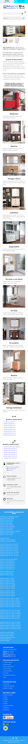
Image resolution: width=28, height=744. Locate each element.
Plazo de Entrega (8, 671)
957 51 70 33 (10, 467)
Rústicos (14, 146)
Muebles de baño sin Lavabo (7, 574)
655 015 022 (16, 467)
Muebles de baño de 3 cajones (7, 581)
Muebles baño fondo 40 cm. (10, 450)
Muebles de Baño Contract (6, 573)
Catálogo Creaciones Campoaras (8, 540)
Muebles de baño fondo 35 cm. (7, 560)
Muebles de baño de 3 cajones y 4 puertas (10, 615)
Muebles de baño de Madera (7, 533)
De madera (14, 343)
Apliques (6, 699)
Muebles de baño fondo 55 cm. (7, 567)
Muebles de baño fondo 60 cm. (7, 569)
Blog (5, 677)
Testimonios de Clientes (9, 675)
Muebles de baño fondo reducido (12, 446)
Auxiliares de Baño (8, 695)
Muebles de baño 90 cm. (10, 429)
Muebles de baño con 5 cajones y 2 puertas (10, 625)
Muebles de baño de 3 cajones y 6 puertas (10, 616)
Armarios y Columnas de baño (7, 634)
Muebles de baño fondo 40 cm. (7, 562)
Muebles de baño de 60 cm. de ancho (9, 545)
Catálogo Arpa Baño (4, 538)
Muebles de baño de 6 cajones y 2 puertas (10, 627)
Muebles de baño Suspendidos (7, 526)
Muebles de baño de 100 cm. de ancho (9, 552)
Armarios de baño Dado (5, 638)
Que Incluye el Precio (9, 666)
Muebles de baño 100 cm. (10, 431)
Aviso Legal (6, 684)
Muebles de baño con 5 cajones (7, 585)
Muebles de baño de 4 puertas (7, 595)
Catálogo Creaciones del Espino (7, 541)
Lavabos (6, 701)
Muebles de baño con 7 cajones (7, 588)
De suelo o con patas (14, 279)
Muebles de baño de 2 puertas (7, 592)
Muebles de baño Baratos (6, 529)
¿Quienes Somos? (8, 662)
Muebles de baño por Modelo (7, 518)
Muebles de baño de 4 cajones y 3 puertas (10, 623)
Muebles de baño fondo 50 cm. (7, 565)
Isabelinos (14, 213)
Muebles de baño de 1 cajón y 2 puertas (9, 600)
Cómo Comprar (7, 664)
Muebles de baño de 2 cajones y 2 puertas (10, 603)
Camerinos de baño (4, 640)
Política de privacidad (9, 686)
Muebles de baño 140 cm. (10, 435)
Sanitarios (6, 707)
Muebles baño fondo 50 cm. (10, 454)
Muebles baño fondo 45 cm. (10, 452)
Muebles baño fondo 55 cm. (10, 456)
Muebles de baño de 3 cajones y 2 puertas (10, 612)
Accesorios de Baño (8, 705)
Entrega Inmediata (14, 408)
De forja (14, 310)
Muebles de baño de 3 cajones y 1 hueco (10, 618)
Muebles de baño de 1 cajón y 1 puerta (9, 598)
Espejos (5, 697)
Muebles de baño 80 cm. (10, 427)
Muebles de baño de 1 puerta (7, 590)
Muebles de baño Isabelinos (7, 524)
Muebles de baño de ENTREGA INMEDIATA (10, 531)
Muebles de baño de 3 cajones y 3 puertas (10, 613)
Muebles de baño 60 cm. (10, 423)
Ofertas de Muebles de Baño (7, 571)
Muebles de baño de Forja (6, 534)
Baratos (14, 375)
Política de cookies (8, 688)
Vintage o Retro (14, 179)
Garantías (6, 673)
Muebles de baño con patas (6, 528)
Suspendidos (14, 247)
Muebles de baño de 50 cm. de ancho (9, 544)
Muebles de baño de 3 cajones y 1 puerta (10, 610)
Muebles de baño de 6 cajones (7, 586)
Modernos (14, 114)
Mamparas (6, 709)
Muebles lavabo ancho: (14, 419)
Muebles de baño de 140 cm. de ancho (9, 555)
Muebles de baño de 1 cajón (7, 578)
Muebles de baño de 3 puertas (7, 594)
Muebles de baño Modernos (7, 520)
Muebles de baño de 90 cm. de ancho (9, 550)
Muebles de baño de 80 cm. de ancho (9, 549)
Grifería (5, 703)
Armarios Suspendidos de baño (7, 637)
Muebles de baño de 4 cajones (7, 583)
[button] (23, 28)
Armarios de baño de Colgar (6, 635)
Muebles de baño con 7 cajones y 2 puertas (10, 628)
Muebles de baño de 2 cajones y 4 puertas (10, 605)
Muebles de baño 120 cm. (10, 433)
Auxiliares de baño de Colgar (7, 632)
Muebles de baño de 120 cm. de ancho (9, 554)
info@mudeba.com (12, 468)
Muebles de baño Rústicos (6, 521)
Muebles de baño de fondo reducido (9, 559)
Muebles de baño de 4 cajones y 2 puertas (10, 622)
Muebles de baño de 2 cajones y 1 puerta (10, 601)
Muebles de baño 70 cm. (10, 425)
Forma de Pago (7, 668)
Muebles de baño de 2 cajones (7, 580)
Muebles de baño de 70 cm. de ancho (9, 547)
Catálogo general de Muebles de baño (9, 516)
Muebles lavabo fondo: (11, 444)
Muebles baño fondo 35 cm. (10, 448)
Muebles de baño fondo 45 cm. (7, 564)
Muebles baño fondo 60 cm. (10, 458)
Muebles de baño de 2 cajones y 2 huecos (10, 606)
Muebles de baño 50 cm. (10, 422)
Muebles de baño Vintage (6, 523)
